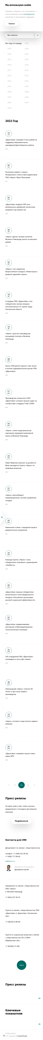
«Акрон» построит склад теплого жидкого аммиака (21, 725)
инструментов (28, 14)
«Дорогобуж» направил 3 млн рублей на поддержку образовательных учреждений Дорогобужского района (21, 143)
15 (28, 785)
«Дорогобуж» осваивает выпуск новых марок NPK (21, 757)
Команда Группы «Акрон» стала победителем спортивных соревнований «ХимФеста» (21, 563)
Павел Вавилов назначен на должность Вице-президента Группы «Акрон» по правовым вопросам (21, 466)
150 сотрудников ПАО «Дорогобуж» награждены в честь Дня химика (21, 660)
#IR (6, 181)
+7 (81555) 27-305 (12, 946)
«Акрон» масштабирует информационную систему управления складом (21, 498)
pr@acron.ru (10, 861)
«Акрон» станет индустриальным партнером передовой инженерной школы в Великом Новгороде (21, 434)
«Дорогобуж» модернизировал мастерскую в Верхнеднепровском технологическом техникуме (21, 628)
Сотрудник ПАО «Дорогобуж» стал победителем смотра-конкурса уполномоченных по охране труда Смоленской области (21, 305)
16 (34, 785)
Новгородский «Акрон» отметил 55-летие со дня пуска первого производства (21, 692)
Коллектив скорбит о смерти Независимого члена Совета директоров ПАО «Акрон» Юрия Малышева (21, 175)
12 (9, 785)
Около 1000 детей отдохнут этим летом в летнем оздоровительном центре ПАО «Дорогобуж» (21, 369)
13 (15, 785)
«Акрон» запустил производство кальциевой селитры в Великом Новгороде (21, 337)
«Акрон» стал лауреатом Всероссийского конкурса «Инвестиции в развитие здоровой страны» (21, 272)
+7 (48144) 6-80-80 (12, 922)
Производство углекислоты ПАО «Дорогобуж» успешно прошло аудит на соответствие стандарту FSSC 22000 (21, 402)
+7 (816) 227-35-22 (12, 897)
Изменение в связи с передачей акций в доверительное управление (21, 531)
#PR (6, 149)
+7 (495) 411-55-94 (20, 854)
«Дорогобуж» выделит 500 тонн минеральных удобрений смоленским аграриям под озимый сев (21, 208)
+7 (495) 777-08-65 (12, 856)
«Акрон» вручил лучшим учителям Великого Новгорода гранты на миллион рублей (21, 240)
